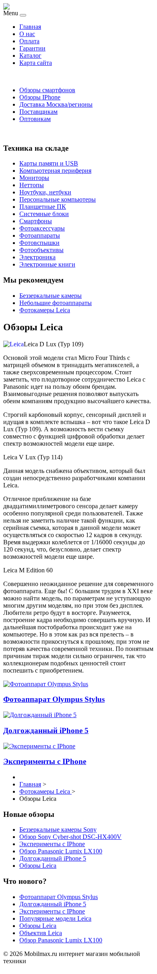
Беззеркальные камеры (50, 295)
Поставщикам (38, 111)
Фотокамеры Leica (44, 310)
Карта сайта (35, 62)
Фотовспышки (39, 242)
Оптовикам (35, 118)
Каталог (30, 55)
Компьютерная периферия (55, 170)
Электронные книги (47, 264)
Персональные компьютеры (57, 199)
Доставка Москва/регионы (56, 104)
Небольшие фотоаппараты (55, 302)
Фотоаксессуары (42, 228)
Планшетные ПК (42, 206)
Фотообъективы (41, 250)
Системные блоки (44, 213)
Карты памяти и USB (48, 163)
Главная (30, 26)
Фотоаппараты (39, 235)
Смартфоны (35, 221)
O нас (27, 33)
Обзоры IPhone (39, 97)
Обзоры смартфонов (47, 90)
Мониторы (34, 177)
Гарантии (32, 48)
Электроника (37, 257)
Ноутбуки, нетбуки (45, 192)
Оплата (29, 41)
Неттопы (31, 185)
